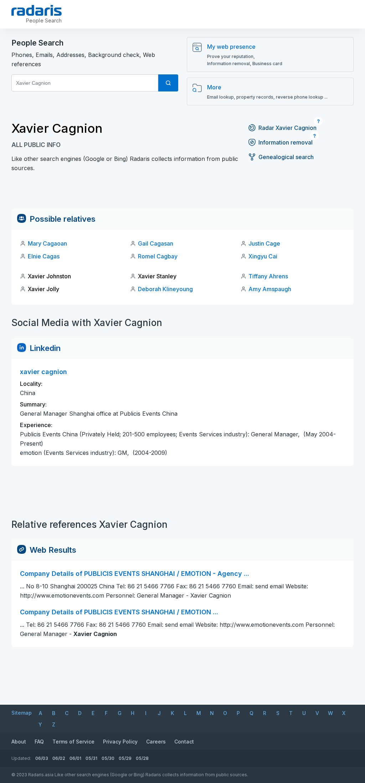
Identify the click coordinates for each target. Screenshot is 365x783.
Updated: (21, 758)
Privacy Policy (120, 742)
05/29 (125, 758)
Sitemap (21, 713)
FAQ (39, 742)
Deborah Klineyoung (165, 289)
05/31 (91, 758)
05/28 (142, 758)
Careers (156, 742)
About (18, 742)
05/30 (108, 758)
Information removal (285, 142)
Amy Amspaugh (269, 289)
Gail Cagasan (155, 243)
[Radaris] (36, 10)
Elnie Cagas (44, 256)
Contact (184, 742)
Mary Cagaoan (47, 243)
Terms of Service (73, 742)
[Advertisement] (182, 193)
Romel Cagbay (158, 256)
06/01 (75, 758)
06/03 (41, 758)
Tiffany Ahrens (268, 276)
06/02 (58, 758)
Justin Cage (264, 243)
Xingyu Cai (262, 256)
